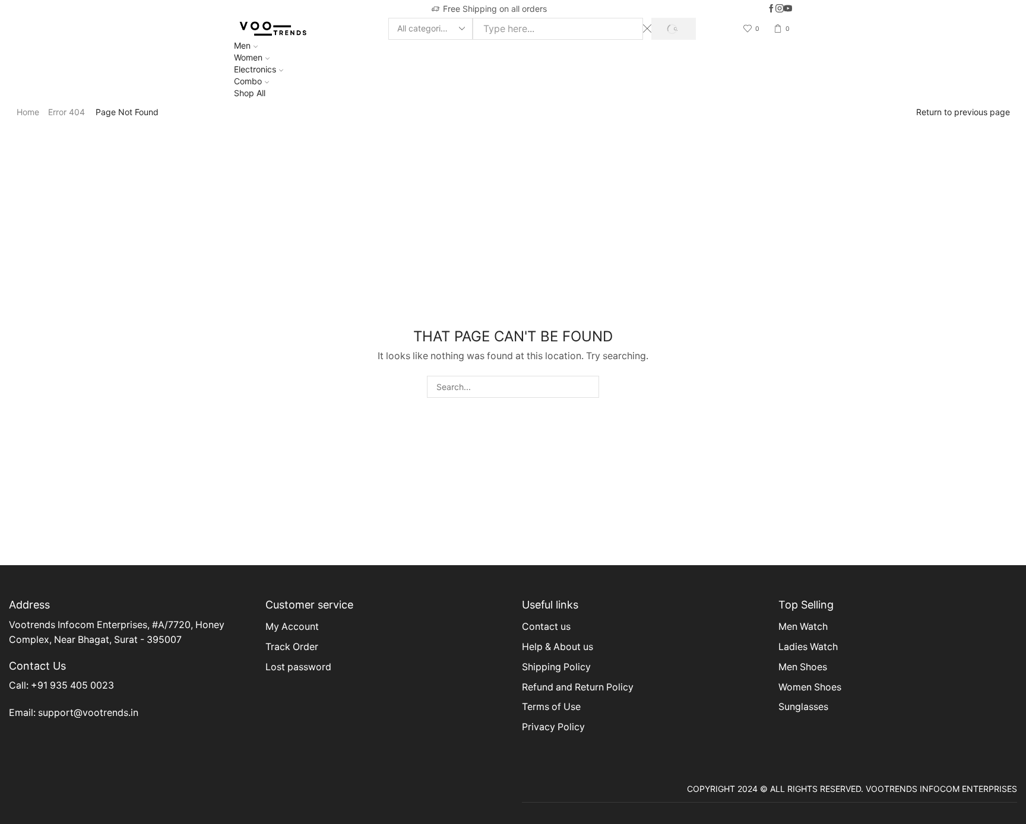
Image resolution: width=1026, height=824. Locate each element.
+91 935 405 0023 (72, 685)
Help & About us (557, 646)
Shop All (249, 93)
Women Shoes (809, 687)
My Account (292, 626)
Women (248, 57)
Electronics (255, 69)
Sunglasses (803, 706)
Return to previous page (963, 112)
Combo (248, 81)
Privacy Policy (553, 727)
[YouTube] (788, 9)
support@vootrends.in (88, 712)
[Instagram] (779, 9)
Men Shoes (802, 667)
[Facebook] (771, 9)
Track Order (291, 646)
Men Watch (803, 626)
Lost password (298, 667)
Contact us (546, 626)
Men (242, 45)
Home (28, 112)
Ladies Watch (808, 646)
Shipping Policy (556, 667)
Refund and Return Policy (578, 687)
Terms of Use (551, 706)
